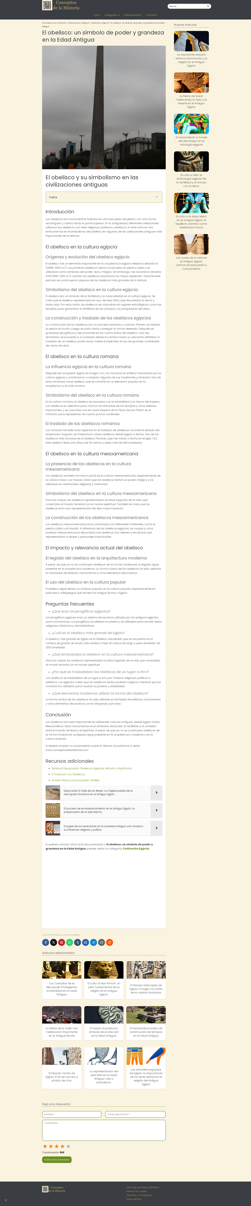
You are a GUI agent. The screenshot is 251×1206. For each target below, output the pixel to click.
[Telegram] (93, 942)
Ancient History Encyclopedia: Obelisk (75, 780)
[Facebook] (45, 942)
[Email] (101, 942)
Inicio (97, 15)
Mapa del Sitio (134, 1199)
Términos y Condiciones (139, 1195)
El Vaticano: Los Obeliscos (68, 774)
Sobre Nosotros (132, 15)
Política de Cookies (137, 1191)
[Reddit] (109, 942)
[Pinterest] (61, 942)
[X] (53, 942)
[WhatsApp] (69, 942)
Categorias (110, 15)
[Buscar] (208, 6)
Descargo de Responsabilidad (142, 1187)
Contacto (151, 15)
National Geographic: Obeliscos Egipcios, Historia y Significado (92, 768)
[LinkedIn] (85, 942)
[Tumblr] (77, 942)
